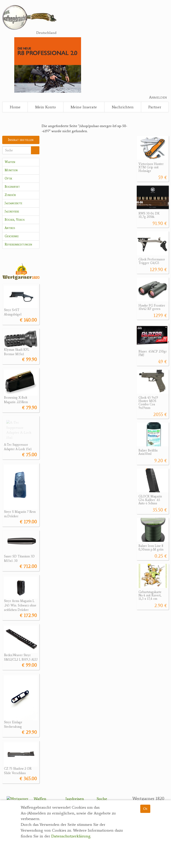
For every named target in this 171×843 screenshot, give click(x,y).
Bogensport (12, 187)
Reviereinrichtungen (18, 244)
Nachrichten (123, 107)
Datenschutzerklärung (70, 836)
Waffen (10, 162)
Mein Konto (45, 107)
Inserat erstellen (20, 140)
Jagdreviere (12, 211)
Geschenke (12, 236)
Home (15, 107)
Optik (8, 178)
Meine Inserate (84, 107)
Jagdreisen (74, 798)
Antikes (10, 228)
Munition (11, 170)
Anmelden (158, 97)
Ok (145, 808)
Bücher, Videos (14, 220)
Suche (102, 798)
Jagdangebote (13, 203)
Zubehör (10, 195)
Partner (154, 107)
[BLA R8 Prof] (47, 64)
